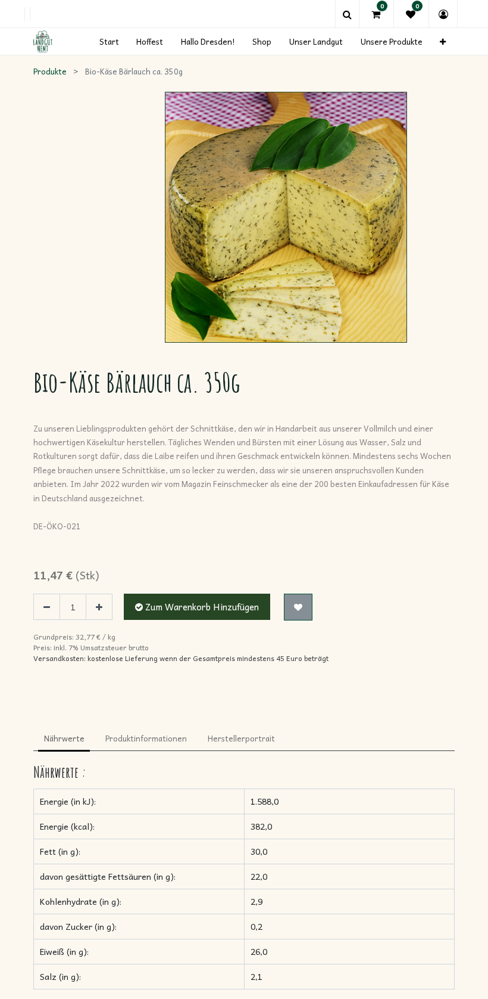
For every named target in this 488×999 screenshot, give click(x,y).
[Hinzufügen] (99, 607)
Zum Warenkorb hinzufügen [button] (201, 607)
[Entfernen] (46, 607)
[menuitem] (109, 41)
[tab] (64, 739)
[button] (442, 41)
